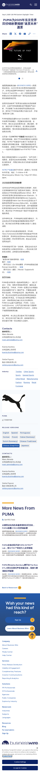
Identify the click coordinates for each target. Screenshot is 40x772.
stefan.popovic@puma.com (12, 365)
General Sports (28, 375)
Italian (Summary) (27, 437)
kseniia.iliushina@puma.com (13, 352)
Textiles (19, 371)
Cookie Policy (7, 756)
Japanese (25, 446)
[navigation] (36, 5)
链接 (22, 259)
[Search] (31, 5)
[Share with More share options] (34, 33)
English (6, 433)
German (6, 437)
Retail (34, 382)
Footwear (19, 386)
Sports (18, 375)
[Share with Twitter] (15, 33)
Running (27, 382)
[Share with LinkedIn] (10, 33)
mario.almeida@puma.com (12, 340)
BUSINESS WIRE (24, 85)
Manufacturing (32, 379)
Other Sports (29, 371)
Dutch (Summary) (10, 441)
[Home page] (11, 4)
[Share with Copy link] (29, 33)
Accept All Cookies (19, 768)
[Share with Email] (24, 33)
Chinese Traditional (28, 441)
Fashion (19, 382)
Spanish (14, 433)
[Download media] (36, 71)
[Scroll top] (32, 635)
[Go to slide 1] (19, 78)
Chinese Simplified (11, 446)
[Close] (37, 748)
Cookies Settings (20, 762)
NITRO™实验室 (8, 170)
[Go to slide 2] (22, 78)
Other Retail (20, 379)
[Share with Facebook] (20, 33)
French (15, 437)
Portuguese (25, 433)
